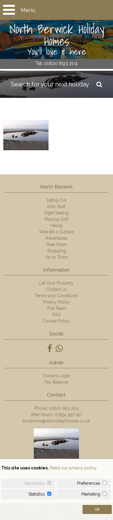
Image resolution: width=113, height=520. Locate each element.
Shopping (56, 250)
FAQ (56, 314)
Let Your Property (56, 283)
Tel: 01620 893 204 (56, 63)
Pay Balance (56, 382)
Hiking (56, 225)
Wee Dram (56, 244)
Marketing (90, 494)
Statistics (36, 494)
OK (97, 509)
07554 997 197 (68, 414)
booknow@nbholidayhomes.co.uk (56, 421)
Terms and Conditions (56, 295)
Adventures (56, 238)
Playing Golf (56, 219)
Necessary (34, 483)
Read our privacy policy (73, 468)
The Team (56, 308)
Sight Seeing (56, 212)
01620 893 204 (64, 408)
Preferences (88, 483)
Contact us (56, 289)
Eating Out (56, 200)
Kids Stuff (56, 206)
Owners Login (56, 375)
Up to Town (56, 257)
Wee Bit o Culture (56, 231)
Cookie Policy (56, 321)
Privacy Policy (56, 302)
